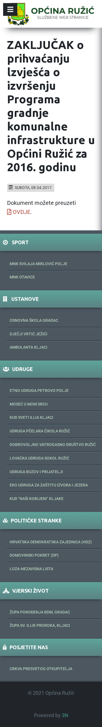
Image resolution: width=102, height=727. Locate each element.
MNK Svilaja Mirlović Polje (38, 263)
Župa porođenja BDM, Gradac (40, 612)
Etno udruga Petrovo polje (39, 390)
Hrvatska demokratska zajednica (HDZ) (51, 542)
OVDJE (21, 212)
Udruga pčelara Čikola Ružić (40, 431)
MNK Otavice (22, 277)
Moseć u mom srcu (29, 404)
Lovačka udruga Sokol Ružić (39, 458)
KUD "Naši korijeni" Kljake (36, 498)
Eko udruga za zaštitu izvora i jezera (49, 485)
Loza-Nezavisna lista (31, 569)
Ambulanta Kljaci (28, 347)
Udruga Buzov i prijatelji (36, 471)
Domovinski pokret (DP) (34, 555)
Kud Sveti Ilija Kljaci (31, 417)
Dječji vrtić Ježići (28, 334)
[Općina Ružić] (51, 14)
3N (65, 715)
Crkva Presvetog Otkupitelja (41, 668)
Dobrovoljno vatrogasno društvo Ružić (53, 444)
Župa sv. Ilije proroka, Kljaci (40, 625)
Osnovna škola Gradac (34, 320)
